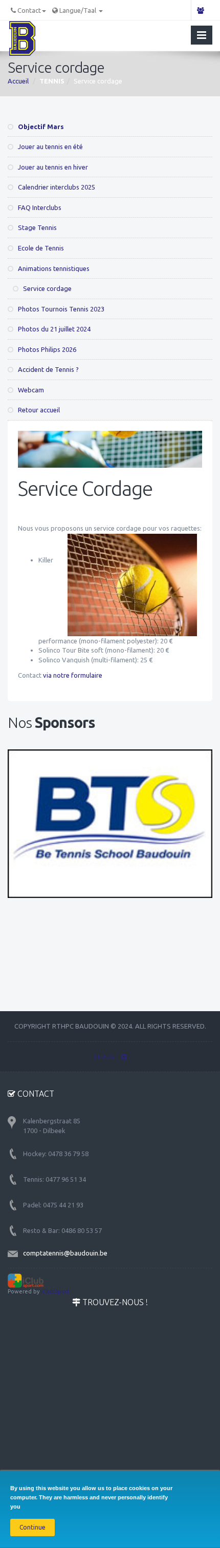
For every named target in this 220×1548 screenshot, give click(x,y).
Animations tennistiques (53, 268)
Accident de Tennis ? (47, 369)
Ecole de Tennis (40, 248)
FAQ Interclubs (38, 207)
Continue (32, 1527)
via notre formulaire (72, 675)
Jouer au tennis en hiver (52, 167)
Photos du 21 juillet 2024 (53, 328)
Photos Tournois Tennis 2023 (60, 308)
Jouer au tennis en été (49, 146)
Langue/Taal (78, 10)
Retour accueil (38, 409)
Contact (29, 10)
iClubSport (55, 1291)
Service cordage (46, 288)
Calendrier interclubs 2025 (55, 187)
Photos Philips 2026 (46, 349)
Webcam (30, 389)
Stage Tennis (36, 227)
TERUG (104, 1056)
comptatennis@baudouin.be (65, 1253)
